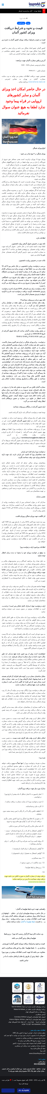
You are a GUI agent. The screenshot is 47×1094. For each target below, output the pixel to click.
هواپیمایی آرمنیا (40, 1022)
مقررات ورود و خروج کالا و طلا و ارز (34, 1041)
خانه (24, 18)
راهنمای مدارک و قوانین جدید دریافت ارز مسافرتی (30, 1046)
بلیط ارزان (31, 1022)
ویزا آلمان (21, 23)
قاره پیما (42, 1051)
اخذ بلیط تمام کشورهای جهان (17, 1022)
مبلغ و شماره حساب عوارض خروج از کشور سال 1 (29, 1033)
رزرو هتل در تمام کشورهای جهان (35, 1012)
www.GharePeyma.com (37, 1053)
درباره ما (20, 1041)
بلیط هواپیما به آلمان (28, 922)
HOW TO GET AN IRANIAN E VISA (33, 1024)
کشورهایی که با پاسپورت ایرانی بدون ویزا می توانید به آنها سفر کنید (24, 1035)
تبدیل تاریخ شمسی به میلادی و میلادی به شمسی (30, 1038)
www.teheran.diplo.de (36, 82)
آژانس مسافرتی (40, 1014)
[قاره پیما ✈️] (37, 4)
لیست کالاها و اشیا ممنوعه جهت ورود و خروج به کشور (29, 1043)
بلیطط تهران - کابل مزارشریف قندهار (30, 11)
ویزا (21, 18)
